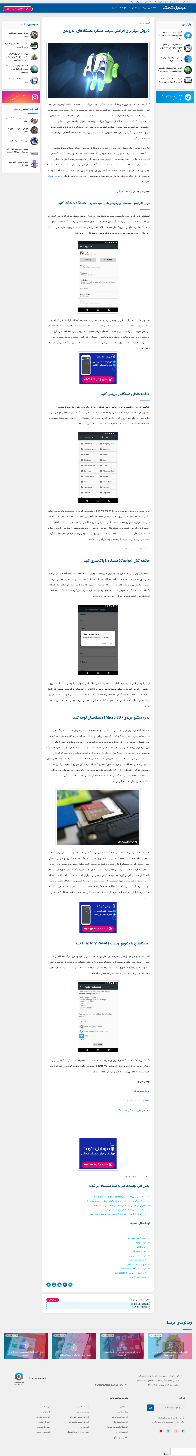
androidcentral (130, 1177)
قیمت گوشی (141, 1234)
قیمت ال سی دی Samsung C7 (134, 1110)
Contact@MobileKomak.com (109, 1385)
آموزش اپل (173, 1)
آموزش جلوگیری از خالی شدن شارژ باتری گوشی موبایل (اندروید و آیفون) (116, 1201)
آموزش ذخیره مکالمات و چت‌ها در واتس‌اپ (74, 1355)
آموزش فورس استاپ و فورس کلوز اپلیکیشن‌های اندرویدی (122, 1354)
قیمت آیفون (141, 1242)
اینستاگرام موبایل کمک (19, 97)
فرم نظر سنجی (43, 1427)
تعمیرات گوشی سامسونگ (78, 1432)
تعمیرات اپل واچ (121, 1437)
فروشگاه (46, 1407)
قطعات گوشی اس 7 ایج (138, 1101)
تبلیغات (131, 1)
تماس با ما (113, 7)
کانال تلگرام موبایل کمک (171, 97)
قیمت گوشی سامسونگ (136, 1238)
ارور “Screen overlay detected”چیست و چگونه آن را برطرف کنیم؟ (118, 1214)
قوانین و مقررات (43, 1417)
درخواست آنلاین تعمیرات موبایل (18, 8)
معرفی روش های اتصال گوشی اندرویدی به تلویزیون (125, 1210)
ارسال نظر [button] (52, 1299)
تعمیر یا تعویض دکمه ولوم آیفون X (18, 164)
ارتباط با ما (45, 1412)
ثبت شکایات (122, 1412)
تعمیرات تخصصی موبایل (26, 109)
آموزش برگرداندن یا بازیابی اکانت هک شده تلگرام (170, 59)
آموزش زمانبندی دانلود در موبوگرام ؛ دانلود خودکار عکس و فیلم (170, 35)
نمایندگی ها (123, 1407)
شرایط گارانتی (83, 1407)
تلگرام (154, 1)
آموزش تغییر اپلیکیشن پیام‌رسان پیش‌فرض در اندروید (26, 1354)
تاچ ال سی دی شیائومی (136, 1264)
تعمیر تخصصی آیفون (137, 1260)
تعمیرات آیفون (43, 1432)
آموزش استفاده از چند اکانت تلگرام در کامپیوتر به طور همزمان (170, 80)
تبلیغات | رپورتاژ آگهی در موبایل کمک (132, 7)
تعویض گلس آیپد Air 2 (19, 141)
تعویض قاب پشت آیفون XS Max (17, 130)
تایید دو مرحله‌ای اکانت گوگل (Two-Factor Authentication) (120, 1197)
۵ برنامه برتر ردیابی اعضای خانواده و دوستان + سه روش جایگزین (171, 48)
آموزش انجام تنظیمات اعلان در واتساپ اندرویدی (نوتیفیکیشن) (170, 70)
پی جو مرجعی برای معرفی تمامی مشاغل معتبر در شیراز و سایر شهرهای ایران (17, 57)
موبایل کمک (54, 176)
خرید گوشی (141, 1247)
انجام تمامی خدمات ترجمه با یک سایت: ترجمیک (16, 45)
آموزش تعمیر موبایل (119, 1417)
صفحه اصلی (153, 7)
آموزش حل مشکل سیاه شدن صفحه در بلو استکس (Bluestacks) (119, 1205)
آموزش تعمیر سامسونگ (79, 1422)
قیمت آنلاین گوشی (138, 1277)
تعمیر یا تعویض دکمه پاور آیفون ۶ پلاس (16, 119)
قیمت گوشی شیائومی (137, 1255)
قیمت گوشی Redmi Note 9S (133, 1268)
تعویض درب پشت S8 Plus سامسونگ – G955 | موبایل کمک (17, 152)
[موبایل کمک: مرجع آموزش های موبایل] (174, 8)
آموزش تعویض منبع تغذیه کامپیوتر (18, 35)
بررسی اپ (139, 1)
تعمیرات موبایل (139, 1251)
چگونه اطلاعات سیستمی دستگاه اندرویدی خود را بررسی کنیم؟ (170, 1354)
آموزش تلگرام (44, 1422)
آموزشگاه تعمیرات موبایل (117, 1427)
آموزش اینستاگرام (120, 1422)
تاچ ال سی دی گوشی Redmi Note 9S (130, 1273)
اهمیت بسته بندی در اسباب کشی (17, 80)
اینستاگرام (147, 1)
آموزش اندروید (163, 1)
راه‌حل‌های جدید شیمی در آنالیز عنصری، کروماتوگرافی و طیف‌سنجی (16, 69)
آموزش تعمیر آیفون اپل (79, 1417)
